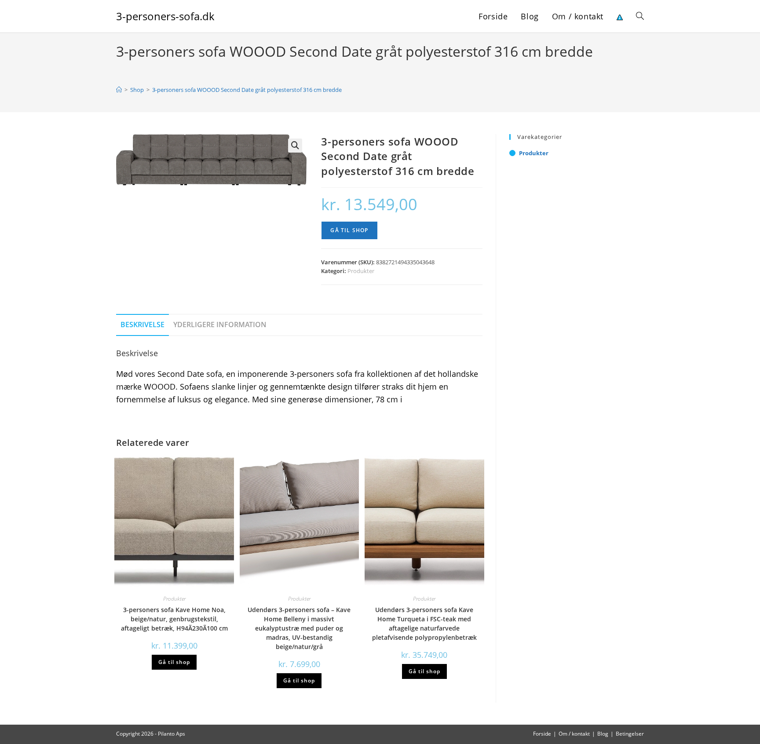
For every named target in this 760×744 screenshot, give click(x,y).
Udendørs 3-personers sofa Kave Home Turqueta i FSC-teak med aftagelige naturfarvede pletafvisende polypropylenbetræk (424, 623)
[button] (295, 146)
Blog (602, 733)
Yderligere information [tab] (220, 324)
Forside (542, 733)
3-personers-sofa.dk (165, 16)
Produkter (360, 271)
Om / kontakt (574, 733)
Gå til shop (349, 230)
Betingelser (630, 733)
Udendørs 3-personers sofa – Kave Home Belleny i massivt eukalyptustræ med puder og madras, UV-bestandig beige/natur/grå (299, 628)
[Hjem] (119, 90)
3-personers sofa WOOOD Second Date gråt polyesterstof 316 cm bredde (247, 90)
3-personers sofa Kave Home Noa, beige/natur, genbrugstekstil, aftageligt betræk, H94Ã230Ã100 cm (174, 618)
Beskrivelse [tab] (142, 324)
